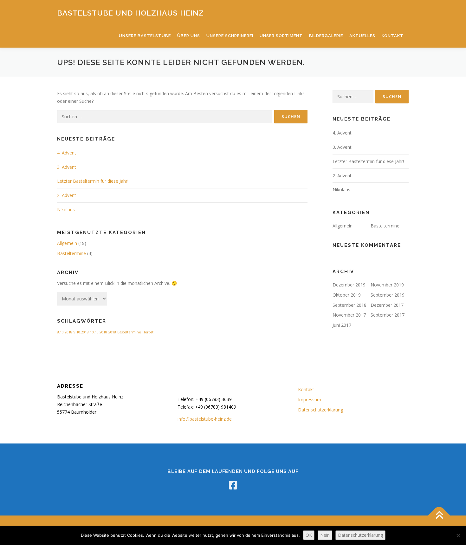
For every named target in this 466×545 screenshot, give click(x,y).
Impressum (309, 400)
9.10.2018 (81, 332)
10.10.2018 (98, 332)
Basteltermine (71, 253)
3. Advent (66, 167)
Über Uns (188, 35)
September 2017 (388, 315)
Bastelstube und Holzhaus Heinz (130, 13)
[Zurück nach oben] (439, 515)
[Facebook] (233, 485)
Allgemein (67, 243)
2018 (112, 332)
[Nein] (458, 535)
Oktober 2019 (347, 295)
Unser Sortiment (281, 35)
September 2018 (349, 305)
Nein (325, 535)
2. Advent (66, 195)
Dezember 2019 (349, 285)
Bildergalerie (326, 35)
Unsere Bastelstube (145, 35)
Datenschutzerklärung (320, 410)
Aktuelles (362, 35)
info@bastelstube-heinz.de (205, 419)
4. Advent (66, 153)
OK (309, 535)
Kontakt (393, 35)
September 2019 (388, 295)
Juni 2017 (342, 325)
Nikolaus (66, 210)
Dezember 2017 (387, 305)
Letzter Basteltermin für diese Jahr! (92, 181)
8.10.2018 (64, 332)
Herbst (147, 332)
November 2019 (387, 285)
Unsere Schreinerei (229, 35)
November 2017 (349, 315)
